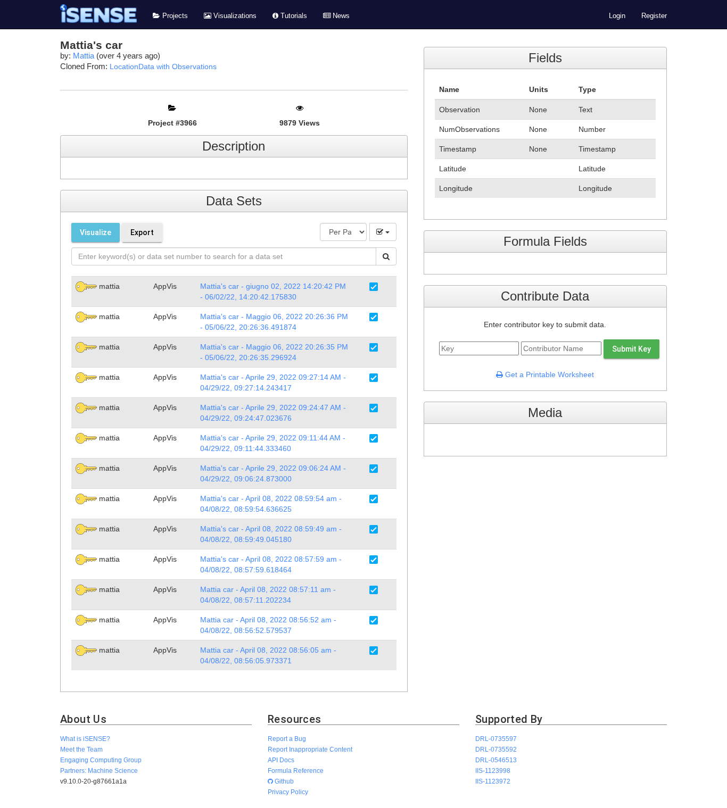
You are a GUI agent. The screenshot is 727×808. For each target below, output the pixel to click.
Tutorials (292, 16)
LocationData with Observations (163, 66)
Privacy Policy (288, 791)
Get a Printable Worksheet (548, 374)
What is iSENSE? (85, 738)
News (340, 16)
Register (654, 16)
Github (283, 781)
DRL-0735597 (496, 738)
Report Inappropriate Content (310, 749)
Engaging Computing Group (101, 759)
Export (142, 232)
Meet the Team (81, 749)
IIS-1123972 (492, 781)
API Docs (281, 759)
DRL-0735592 (496, 749)
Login (617, 16)
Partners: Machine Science (99, 770)
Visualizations (234, 16)
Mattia (83, 55)
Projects (174, 16)
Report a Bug (287, 738)
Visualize (95, 232)
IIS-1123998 (492, 770)
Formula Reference (296, 770)
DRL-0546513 (496, 759)
